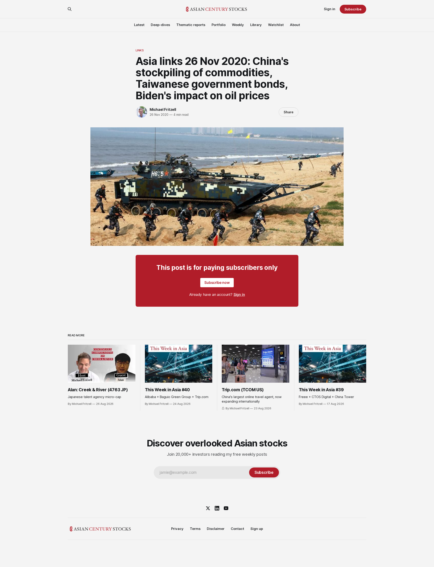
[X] (208, 508)
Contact (237, 529)
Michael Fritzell (163, 109)
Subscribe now (217, 282)
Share (288, 112)
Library (256, 25)
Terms (195, 529)
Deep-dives (160, 25)
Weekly (238, 25)
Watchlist (276, 25)
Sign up (256, 529)
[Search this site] (69, 9)
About (295, 25)
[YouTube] (226, 508)
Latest (139, 25)
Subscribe (352, 9)
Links (140, 50)
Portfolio (219, 25)
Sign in (329, 9)
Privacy (177, 529)
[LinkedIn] (217, 508)
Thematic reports (190, 25)
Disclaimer (215, 529)
